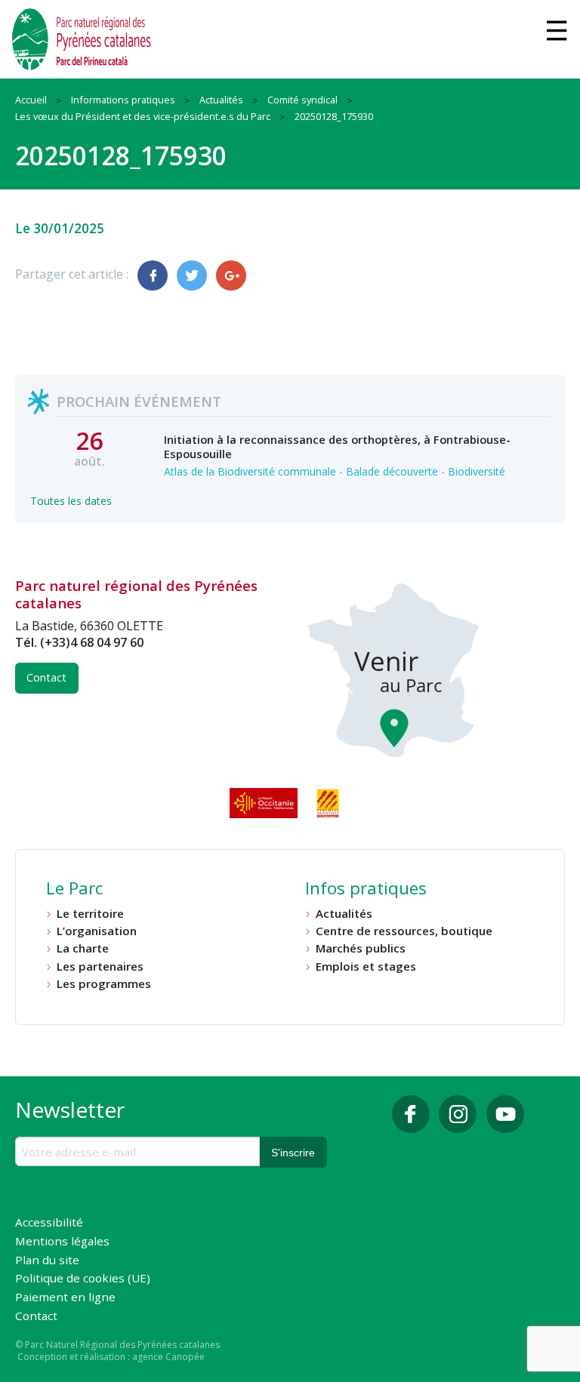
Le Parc (74, 890)
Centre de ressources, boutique (404, 931)
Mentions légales (62, 1242)
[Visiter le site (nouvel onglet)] (265, 803)
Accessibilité (49, 1223)
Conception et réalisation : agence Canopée (111, 1356)
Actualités (344, 913)
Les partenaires (100, 966)
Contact (46, 677)
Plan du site (47, 1260)
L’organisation (97, 931)
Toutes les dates (71, 501)
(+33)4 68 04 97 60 (91, 642)
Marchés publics (361, 948)
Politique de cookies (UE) (82, 1279)
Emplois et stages (366, 966)
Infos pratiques (366, 890)
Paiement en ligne (65, 1297)
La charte (83, 948)
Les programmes (104, 984)
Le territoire (90, 913)
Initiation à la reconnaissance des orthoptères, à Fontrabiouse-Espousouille (337, 446)
